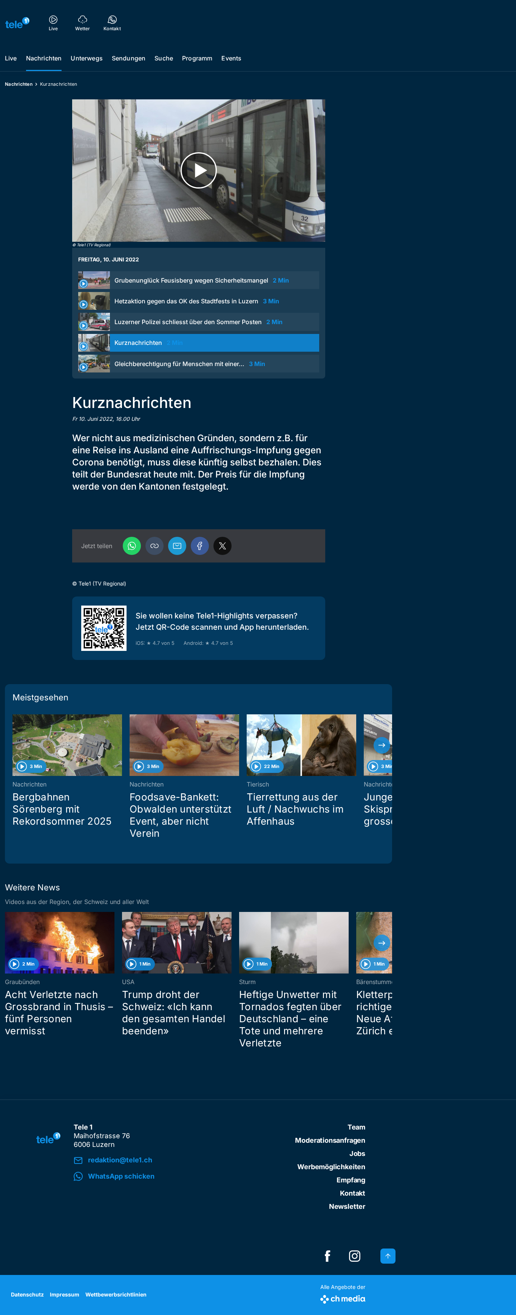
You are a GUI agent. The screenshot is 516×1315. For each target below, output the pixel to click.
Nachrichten (44, 58)
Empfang (351, 1180)
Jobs (357, 1153)
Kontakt (352, 1193)
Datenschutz (27, 1294)
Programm (197, 58)
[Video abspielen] (198, 170)
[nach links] (15, 745)
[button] (154, 546)
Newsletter (347, 1206)
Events (231, 58)
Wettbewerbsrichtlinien (116, 1294)
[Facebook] (200, 546)
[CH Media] (342, 1297)
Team (356, 1127)
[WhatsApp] (132, 546)
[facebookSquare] (327, 1256)
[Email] (177, 546)
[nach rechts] (382, 745)
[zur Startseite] (17, 23)
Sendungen (128, 58)
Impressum (64, 1294)
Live (11, 58)
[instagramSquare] (354, 1256)
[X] (222, 546)
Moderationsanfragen (330, 1140)
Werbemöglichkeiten (331, 1167)
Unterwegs (86, 58)
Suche (163, 58)
